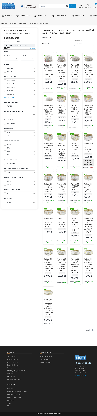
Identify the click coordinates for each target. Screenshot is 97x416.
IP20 (9, 148)
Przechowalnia (44, 359)
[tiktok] (89, 364)
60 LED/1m (11, 164)
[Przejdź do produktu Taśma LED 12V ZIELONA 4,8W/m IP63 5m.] (61, 212)
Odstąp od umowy (13, 368)
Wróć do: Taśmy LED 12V (13, 41)
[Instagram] (83, 364)
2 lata (9, 181)
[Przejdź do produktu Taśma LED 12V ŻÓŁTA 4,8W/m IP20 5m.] (75, 178)
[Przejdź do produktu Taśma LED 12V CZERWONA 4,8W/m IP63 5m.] (48, 212)
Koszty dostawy (12, 359)
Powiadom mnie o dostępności (88, 162)
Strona (44, 44)
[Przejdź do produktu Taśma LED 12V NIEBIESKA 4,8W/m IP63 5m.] (88, 178)
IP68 (9, 155)
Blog (8, 406)
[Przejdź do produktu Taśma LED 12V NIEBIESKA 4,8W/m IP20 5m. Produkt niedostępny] (88, 137)
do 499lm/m (11, 115)
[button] (72, 6)
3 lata (9, 184)
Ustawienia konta (45, 362)
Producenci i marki (13, 394)
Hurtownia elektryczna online (17, 392)
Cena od (7, 55)
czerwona (10, 94)
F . (8, 193)
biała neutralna (12, 84)
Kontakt (10, 389)
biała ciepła (11, 80)
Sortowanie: (78, 41)
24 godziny (11, 202)
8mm (9, 132)
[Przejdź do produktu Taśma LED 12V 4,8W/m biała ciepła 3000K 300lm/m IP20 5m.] (61, 99)
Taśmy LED (12, 23)
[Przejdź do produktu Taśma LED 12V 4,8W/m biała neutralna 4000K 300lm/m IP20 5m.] (75, 99)
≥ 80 (8, 172)
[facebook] (76, 364)
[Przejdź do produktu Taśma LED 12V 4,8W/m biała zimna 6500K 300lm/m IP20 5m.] (88, 99)
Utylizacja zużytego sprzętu (16, 371)
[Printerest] (79, 364)
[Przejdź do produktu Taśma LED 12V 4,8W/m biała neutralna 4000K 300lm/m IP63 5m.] (61, 137)
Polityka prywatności (14, 379)
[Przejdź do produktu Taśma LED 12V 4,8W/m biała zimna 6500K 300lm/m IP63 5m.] (75, 137)
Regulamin (11, 376)
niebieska (10, 91)
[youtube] (86, 364)
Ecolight (10, 68)
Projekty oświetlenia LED (15, 397)
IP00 (9, 144)
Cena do (24, 55)
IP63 (8, 151)
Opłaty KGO (11, 373)
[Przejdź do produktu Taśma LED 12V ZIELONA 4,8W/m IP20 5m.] (61, 178)
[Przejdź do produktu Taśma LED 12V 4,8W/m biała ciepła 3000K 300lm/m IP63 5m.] (48, 137)
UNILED (10, 71)
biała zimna (11, 87)
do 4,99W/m (11, 124)
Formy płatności (12, 362)
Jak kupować (11, 356)
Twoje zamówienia (46, 356)
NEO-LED (4, 23)
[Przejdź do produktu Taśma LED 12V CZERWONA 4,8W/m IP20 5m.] (48, 178)
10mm (9, 136)
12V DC (9, 106)
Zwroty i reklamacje (13, 365)
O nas (9, 403)
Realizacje (10, 400)
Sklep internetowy (48, 413)
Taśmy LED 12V (22, 23)
